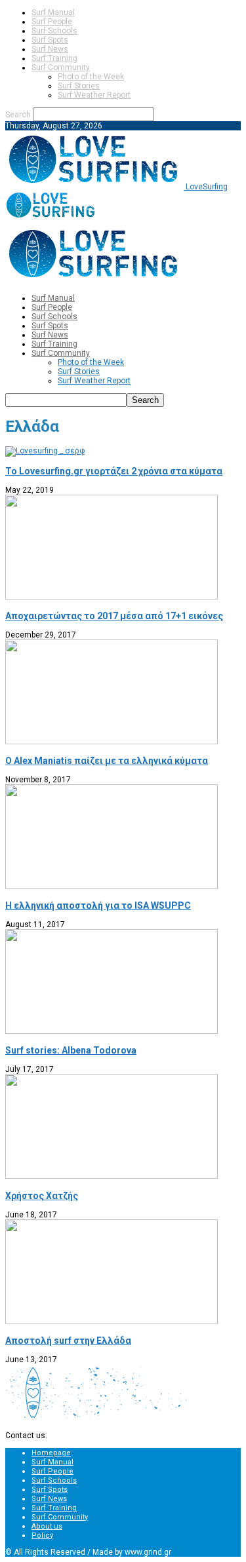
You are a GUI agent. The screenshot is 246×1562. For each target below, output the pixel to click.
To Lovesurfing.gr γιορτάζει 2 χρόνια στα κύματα (113, 471)
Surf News (49, 49)
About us (46, 1526)
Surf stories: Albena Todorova (70, 1050)
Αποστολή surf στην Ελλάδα (68, 1340)
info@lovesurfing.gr (84, 1435)
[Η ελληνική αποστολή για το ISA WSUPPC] (111, 886)
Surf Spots (49, 40)
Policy (42, 1535)
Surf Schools (54, 30)
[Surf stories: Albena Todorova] (111, 1031)
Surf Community (60, 67)
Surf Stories (79, 85)
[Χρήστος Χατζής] (111, 1176)
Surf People (51, 21)
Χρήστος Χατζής (41, 1196)
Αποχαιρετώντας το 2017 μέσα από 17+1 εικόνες (114, 616)
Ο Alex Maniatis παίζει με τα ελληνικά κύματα (106, 760)
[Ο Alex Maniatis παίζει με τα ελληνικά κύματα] (111, 741)
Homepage (51, 1453)
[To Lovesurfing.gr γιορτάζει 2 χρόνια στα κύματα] (45, 450)
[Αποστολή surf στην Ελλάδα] (111, 1321)
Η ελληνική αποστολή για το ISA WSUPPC (98, 905)
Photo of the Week (91, 76)
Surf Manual (53, 12)
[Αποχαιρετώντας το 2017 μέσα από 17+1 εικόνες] (111, 596)
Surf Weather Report (94, 95)
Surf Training (54, 58)
